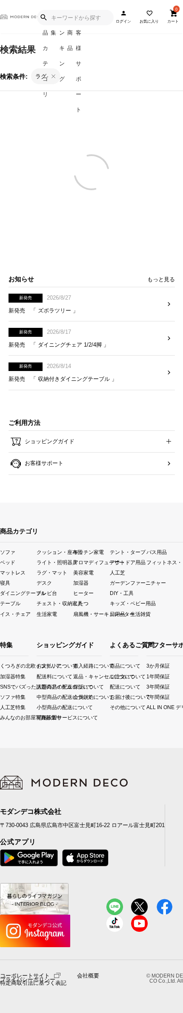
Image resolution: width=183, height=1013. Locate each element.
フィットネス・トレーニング (164, 562)
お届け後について (112, 696)
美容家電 (83, 572)
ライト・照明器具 (55, 562)
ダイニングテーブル (18, 593)
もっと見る (161, 279)
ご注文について (112, 676)
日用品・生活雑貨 (128, 613)
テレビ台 (47, 593)
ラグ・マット (52, 572)
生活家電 (47, 613)
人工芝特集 (3, 706)
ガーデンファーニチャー (128, 582)
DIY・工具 (122, 593)
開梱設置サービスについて (44, 717)
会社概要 (88, 976)
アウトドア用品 (128, 562)
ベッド (7, 562)
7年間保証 (150, 696)
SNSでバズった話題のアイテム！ (3, 686)
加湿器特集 (3, 676)
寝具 (5, 582)
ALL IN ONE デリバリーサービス (150, 706)
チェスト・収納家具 (55, 603)
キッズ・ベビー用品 (128, 603)
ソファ (7, 552)
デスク (44, 582)
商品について (112, 665)
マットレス (13, 572)
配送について (112, 686)
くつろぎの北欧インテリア (3, 665)
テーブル (10, 603)
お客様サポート (43, 463)
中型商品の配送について (44, 696)
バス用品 (156, 552)
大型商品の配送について (44, 686)
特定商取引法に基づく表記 (33, 983)
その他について (112, 706)
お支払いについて (44, 665)
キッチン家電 (88, 552)
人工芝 (117, 572)
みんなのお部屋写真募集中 (3, 717)
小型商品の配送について (44, 706)
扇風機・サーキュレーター (91, 613)
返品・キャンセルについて (80, 676)
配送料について (44, 676)
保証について (80, 686)
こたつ (81, 603)
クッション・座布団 (55, 552)
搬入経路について (80, 665)
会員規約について (80, 696)
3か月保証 (150, 665)
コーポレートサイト (25, 975)
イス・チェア (15, 613)
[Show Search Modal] (43, 17)
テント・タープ (128, 552)
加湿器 (81, 582)
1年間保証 (150, 676)
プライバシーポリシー (27, 979)
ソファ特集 (3, 696)
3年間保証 (150, 686)
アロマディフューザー (91, 562)
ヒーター (83, 593)
